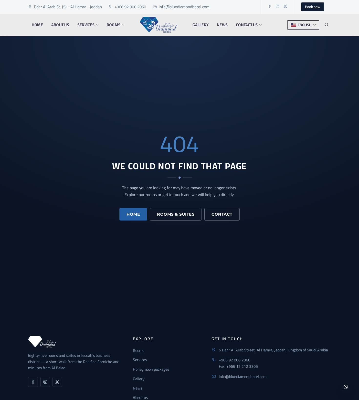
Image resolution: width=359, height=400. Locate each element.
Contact (221, 214)
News (222, 24)
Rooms (113, 24)
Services (86, 24)
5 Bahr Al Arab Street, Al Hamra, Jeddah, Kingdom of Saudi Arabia (273, 350)
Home (37, 24)
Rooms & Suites (175, 214)
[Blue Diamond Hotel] (158, 25)
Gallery (200, 24)
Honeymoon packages (151, 369)
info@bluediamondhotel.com (184, 7)
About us (60, 24)
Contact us (247, 24)
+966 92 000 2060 (130, 7)
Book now (312, 6)
